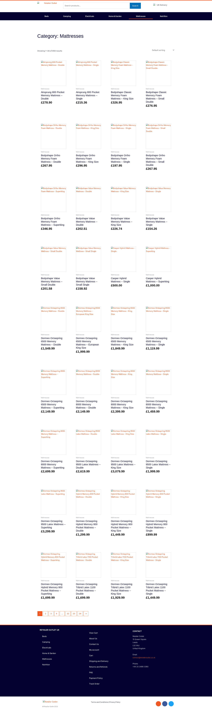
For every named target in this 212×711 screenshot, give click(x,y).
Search (135, 6)
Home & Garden (115, 16)
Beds (47, 16)
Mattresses (141, 16)
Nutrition (163, 16)
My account (94, 650)
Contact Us (94, 644)
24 (80, 613)
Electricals (89, 16)
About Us (93, 638)
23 (74, 613)
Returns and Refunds (98, 667)
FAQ (91, 672)
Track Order (94, 684)
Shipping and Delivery (98, 661)
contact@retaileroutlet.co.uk (144, 657)
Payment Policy (96, 678)
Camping (67, 16)
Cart (91, 655)
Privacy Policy (114, 702)
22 (68, 613)
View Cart (93, 633)
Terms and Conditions (99, 702)
